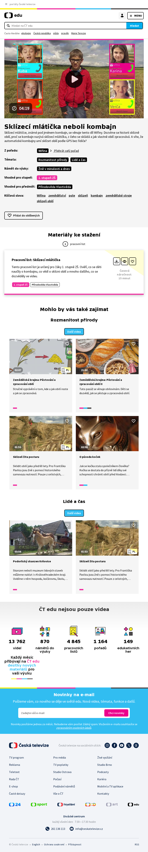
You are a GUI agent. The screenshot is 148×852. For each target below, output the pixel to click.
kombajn (97, 195)
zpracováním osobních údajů (73, 728)
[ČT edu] (13, 17)
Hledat (134, 25)
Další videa (74, 331)
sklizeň (83, 195)
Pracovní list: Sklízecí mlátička (36, 259)
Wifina (42, 151)
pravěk (65, 33)
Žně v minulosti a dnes (54, 169)
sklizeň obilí (45, 201)
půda (56, 33)
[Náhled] (124, 261)
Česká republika (42, 33)
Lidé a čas (79, 160)
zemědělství (57, 195)
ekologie (26, 33)
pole (72, 195)
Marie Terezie (78, 33)
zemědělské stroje (119, 195)
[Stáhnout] (116, 261)
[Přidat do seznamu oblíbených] (132, 261)
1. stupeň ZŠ (47, 178)
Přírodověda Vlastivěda (54, 187)
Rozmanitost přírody (52, 160)
